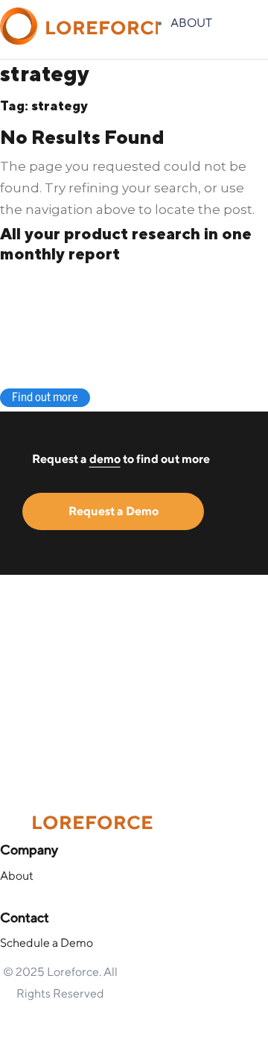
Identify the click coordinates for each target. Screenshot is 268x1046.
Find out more (45, 397)
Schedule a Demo (46, 943)
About (191, 23)
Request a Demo (113, 511)
